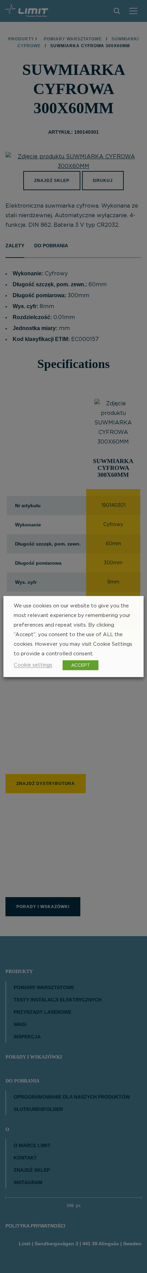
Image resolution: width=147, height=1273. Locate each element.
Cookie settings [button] (33, 665)
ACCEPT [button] (80, 665)
